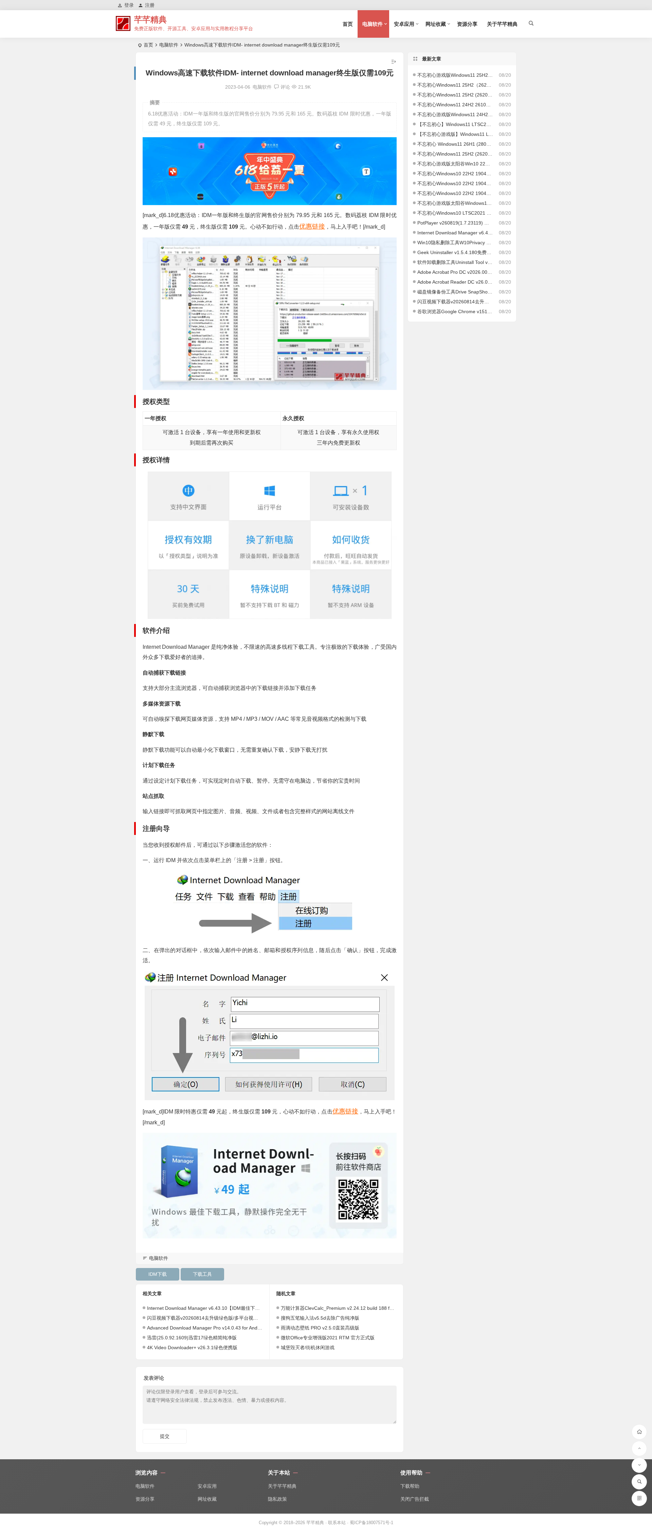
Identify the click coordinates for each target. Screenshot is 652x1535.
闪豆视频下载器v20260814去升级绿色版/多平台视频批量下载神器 (217, 1318)
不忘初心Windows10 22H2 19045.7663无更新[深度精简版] (455, 173)
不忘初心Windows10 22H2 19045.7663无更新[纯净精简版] (455, 183)
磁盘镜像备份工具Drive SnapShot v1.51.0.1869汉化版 (455, 291)
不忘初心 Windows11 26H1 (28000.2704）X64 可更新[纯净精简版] (455, 144)
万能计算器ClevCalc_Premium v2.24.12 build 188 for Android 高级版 (354, 1308)
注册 (150, 5)
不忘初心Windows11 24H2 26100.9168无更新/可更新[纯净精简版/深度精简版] (455, 104)
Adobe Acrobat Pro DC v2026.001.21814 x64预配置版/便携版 (455, 272)
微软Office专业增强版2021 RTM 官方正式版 (328, 1337)
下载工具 (202, 1274)
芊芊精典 (150, 19)
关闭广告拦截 (414, 1499)
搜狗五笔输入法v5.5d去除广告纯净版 (320, 1318)
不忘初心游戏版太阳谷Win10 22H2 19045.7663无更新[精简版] (455, 163)
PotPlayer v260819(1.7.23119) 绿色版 (455, 223)
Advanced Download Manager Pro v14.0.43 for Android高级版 (213, 1328)
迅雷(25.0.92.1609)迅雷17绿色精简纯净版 (192, 1337)
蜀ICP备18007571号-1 (371, 1522)
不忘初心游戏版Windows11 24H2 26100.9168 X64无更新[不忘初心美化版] (455, 114)
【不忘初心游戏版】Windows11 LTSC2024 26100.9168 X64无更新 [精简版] (455, 134)
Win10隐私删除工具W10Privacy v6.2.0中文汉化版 (455, 242)
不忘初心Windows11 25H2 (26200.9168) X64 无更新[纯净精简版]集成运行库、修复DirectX (455, 94)
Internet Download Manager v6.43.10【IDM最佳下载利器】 (210, 1308)
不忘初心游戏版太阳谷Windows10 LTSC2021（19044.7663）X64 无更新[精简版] (455, 203)
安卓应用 (404, 24)
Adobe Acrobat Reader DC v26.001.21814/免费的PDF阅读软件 (455, 282)
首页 (348, 24)
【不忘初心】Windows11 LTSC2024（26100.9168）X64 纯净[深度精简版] (455, 124)
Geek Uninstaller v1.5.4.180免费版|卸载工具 (455, 252)
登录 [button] (129, 5)
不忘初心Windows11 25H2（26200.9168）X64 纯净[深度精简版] (455, 85)
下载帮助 (409, 1486)
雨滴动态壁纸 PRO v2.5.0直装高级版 (320, 1328)
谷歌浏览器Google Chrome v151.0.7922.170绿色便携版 (455, 311)
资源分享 (467, 24)
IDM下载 (157, 1274)
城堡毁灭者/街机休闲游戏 (307, 1347)
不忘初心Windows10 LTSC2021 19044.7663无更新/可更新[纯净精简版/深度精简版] (455, 213)
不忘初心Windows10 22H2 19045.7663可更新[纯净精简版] (455, 193)
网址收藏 (435, 24)
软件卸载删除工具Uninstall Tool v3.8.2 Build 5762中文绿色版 (455, 262)
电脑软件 (372, 24)
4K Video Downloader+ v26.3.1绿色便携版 (192, 1347)
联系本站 (337, 1522)
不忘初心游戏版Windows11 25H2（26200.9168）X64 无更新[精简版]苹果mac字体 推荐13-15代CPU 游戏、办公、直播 (455, 75)
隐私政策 (277, 1499)
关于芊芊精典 (502, 24)
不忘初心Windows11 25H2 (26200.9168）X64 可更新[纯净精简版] (455, 154)
